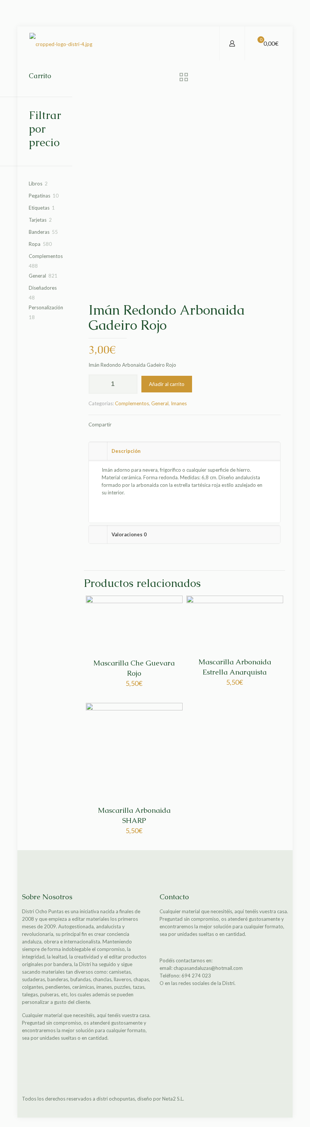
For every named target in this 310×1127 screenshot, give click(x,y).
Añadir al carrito (166, 384)
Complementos (132, 403)
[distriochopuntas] (60, 43)
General (160, 403)
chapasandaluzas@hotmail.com (208, 968)
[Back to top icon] (280, 1099)
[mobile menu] (207, 43)
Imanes (179, 403)
